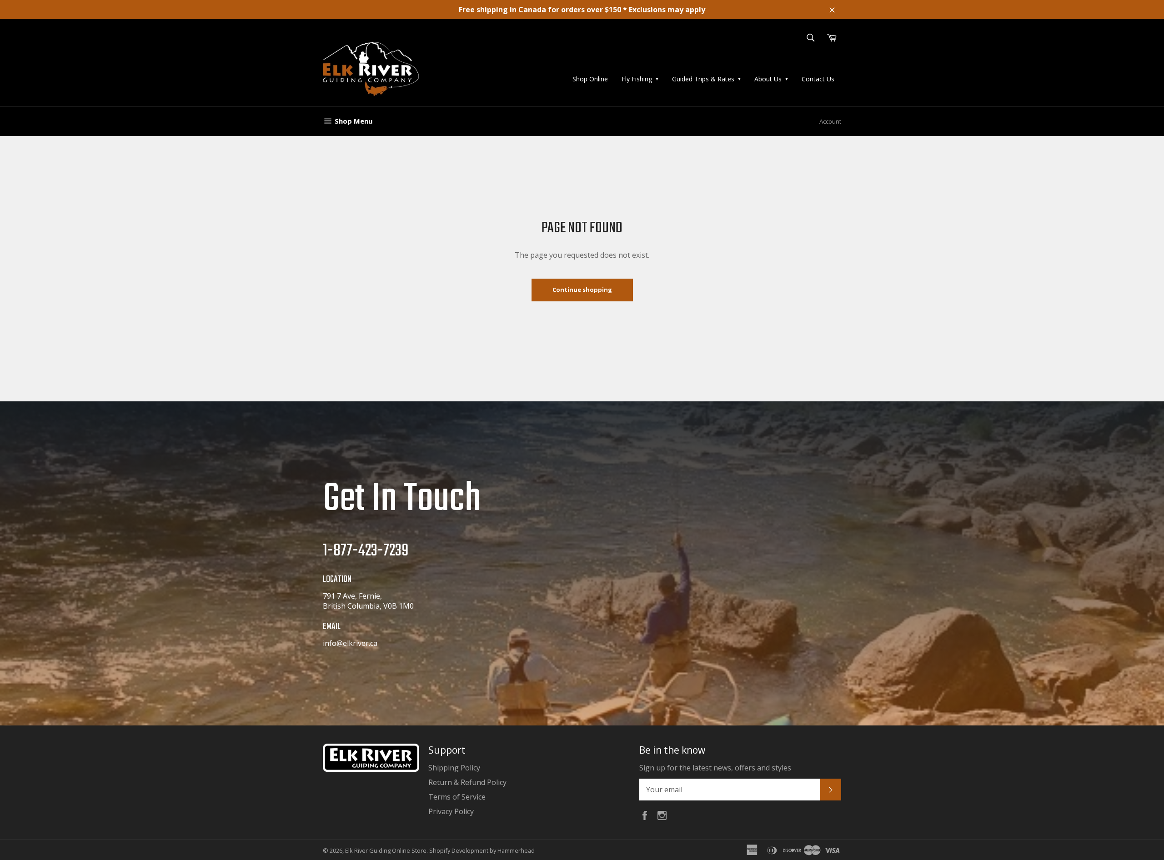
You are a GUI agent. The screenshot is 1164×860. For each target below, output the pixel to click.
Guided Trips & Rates (703, 79)
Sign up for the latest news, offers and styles (715, 768)
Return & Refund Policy (467, 782)
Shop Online (590, 79)
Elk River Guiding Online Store (385, 850)
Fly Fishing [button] (637, 79)
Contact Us (818, 79)
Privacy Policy (451, 811)
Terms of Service (457, 797)
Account (830, 121)
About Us (768, 79)
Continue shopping (582, 289)
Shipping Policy (454, 768)
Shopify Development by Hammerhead (482, 850)
